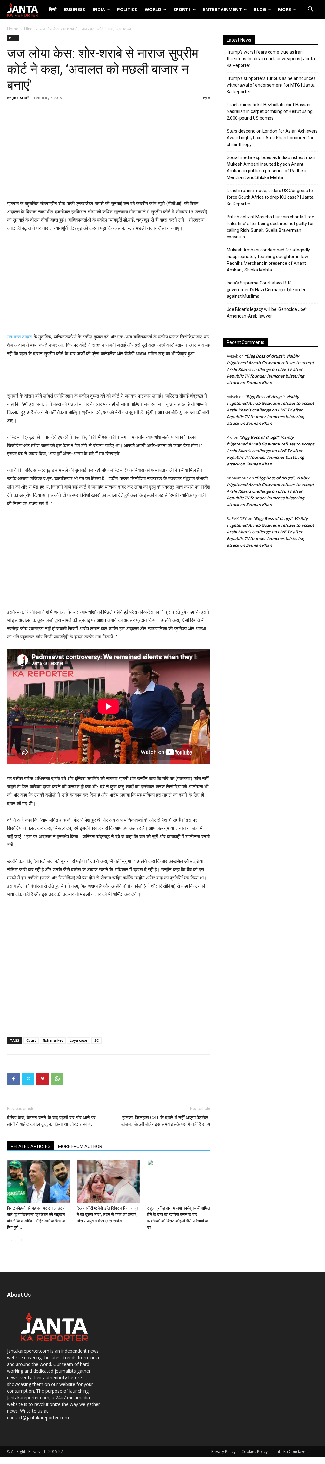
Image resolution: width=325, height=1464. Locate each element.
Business (74, 9)
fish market (53, 1040)
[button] (310, 10)
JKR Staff (21, 97)
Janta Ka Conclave (289, 1451)
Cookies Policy (255, 1451)
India (99, 9)
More (284, 9)
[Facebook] (13, 1079)
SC (96, 1040)
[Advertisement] (108, 151)
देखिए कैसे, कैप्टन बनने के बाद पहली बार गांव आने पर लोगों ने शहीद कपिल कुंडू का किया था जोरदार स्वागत (51, 1121)
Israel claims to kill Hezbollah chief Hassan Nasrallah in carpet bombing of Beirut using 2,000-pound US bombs (270, 111)
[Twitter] (28, 1079)
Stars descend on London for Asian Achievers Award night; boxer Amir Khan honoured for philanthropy (272, 138)
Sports (182, 9)
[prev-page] (11, 1240)
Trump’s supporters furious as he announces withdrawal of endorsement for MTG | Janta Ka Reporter (271, 85)
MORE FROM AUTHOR (80, 1146)
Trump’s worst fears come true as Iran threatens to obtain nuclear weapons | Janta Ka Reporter (271, 59)
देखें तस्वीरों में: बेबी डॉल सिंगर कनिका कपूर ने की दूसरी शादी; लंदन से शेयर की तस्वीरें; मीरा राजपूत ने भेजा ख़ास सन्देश (107, 1214)
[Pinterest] (42, 1079)
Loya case (78, 1040)
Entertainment (222, 9)
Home (12, 28)
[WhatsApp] (57, 1079)
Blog (260, 9)
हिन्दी (52, 9)
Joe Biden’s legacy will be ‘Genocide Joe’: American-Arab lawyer (267, 312)
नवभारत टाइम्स (19, 337)
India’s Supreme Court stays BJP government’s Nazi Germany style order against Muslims (266, 289)
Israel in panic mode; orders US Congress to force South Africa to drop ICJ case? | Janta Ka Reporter (270, 197)
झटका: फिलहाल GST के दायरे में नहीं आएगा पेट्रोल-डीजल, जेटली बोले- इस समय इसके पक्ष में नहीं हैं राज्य (165, 1121)
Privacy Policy (223, 1451)
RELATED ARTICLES (30, 1146)
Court (31, 1040)
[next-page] (21, 1240)
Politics (127, 9)
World (153, 9)
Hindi (29, 28)
